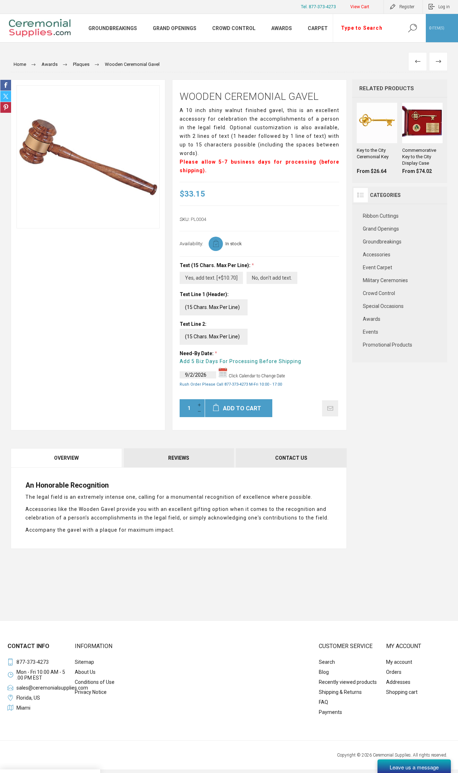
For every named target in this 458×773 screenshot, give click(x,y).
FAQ (323, 702)
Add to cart (376, 125)
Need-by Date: (197, 353)
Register (406, 6)
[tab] (67, 458)
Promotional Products (387, 345)
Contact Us (291, 458)
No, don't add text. (272, 278)
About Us (85, 672)
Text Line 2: (193, 324)
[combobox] (366, 28)
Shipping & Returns (340, 692)
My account (399, 662)
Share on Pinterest (5, 107)
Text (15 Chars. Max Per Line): (216, 265)
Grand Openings (381, 229)
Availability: (191, 243)
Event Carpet (377, 267)
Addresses (398, 682)
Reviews (178, 458)
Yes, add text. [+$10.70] (211, 278)
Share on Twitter (5, 96)
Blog (324, 672)
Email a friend (330, 408)
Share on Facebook (5, 85)
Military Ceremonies (385, 280)
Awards (371, 319)
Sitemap (84, 662)
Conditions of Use (94, 682)
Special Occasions (383, 306)
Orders (393, 672)
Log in (444, 6)
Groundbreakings (382, 242)
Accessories (376, 254)
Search (412, 28)
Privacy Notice (91, 692)
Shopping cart (402, 692)
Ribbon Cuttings (381, 216)
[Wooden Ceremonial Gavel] (88, 156)
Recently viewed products (348, 682)
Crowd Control (379, 293)
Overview (66, 458)
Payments (330, 712)
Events (370, 332)
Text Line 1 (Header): (204, 295)
